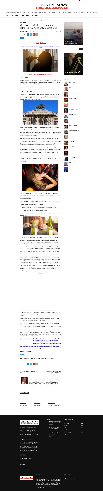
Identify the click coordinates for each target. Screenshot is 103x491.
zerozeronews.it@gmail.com (29, 439)
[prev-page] (20, 408)
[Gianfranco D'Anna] (20, 31)
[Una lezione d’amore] (26, 399)
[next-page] (22, 408)
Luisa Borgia (72, 146)
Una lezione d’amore (23, 405)
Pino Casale (71, 141)
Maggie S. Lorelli (72, 98)
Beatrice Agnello (72, 136)
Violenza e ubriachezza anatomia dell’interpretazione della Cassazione (42, 358)
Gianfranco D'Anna (25, 31)
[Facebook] (28, 34)
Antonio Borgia (72, 114)
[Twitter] (31, 34)
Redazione (67, 43)
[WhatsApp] (36, 34)
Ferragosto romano (37, 405)
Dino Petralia (72, 103)
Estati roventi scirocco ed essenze (54, 405)
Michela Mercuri (72, 168)
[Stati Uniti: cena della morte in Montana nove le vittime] (45, 429)
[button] (78, 0)
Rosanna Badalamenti (74, 130)
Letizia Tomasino (73, 125)
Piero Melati (71, 119)
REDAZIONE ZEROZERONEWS (25, 467)
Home (21, 20)
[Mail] (81, 0)
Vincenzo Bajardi (72, 82)
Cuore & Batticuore (26, 20)
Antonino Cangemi (73, 87)
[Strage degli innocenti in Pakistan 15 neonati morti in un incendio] (45, 423)
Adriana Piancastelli (73, 93)
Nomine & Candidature (70, 69)
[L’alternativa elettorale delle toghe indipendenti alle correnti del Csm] (73, 64)
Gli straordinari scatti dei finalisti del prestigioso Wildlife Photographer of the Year (54, 434)
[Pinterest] (34, 34)
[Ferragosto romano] (40, 399)
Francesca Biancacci (73, 157)
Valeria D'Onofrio (73, 109)
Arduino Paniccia (72, 162)
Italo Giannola (72, 152)
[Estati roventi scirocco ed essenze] (54, 399)
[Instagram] (79, 0)
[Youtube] (82, 0)
